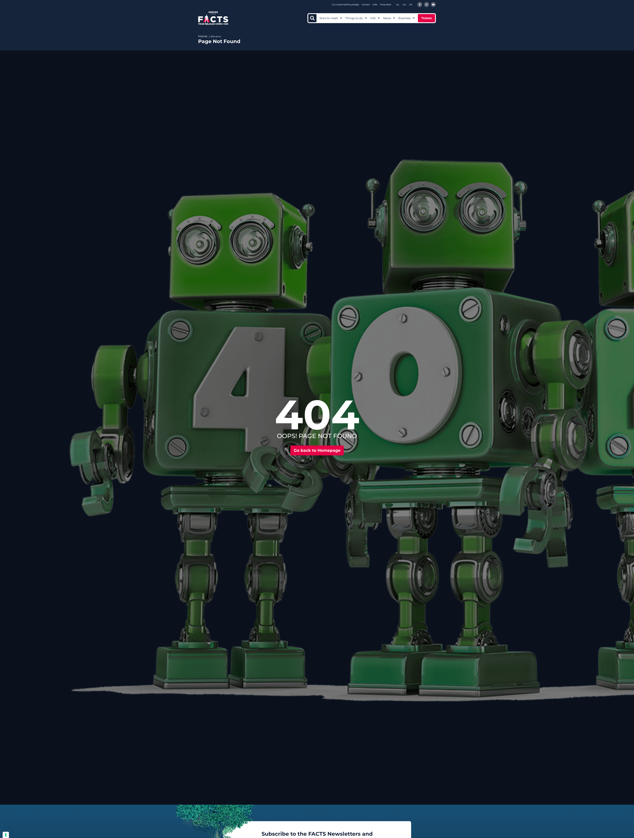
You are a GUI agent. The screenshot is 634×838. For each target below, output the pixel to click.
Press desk (385, 4)
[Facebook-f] (419, 4)
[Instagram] (426, 4)
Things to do (354, 18)
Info (373, 18)
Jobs (374, 4)
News (387, 18)
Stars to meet (328, 18)
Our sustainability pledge (345, 4)
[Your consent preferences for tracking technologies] (6, 835)
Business (404, 18)
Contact (366, 4)
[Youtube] (433, 4)
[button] (312, 18)
